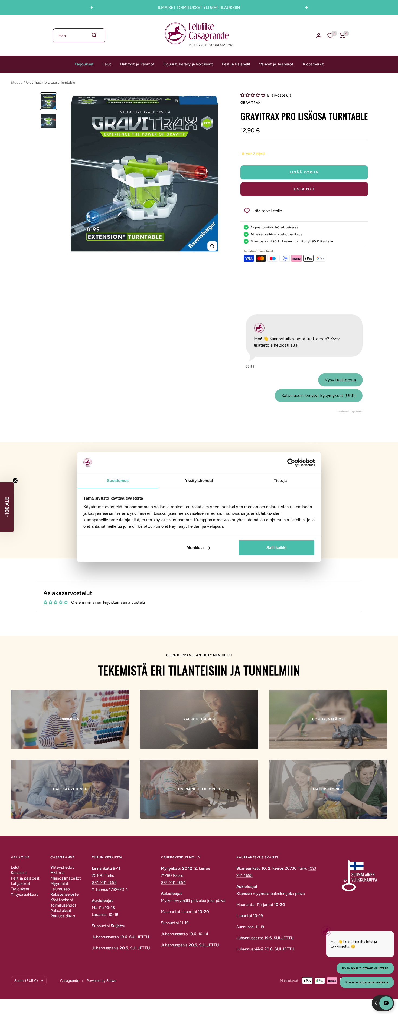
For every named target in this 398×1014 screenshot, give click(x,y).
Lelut (106, 64)
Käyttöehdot (62, 899)
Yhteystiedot (62, 867)
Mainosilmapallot (65, 878)
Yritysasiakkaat (24, 894)
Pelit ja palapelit (25, 878)
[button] (253, 95)
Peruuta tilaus (62, 916)
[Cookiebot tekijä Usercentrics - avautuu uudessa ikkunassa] (291, 462)
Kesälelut (19, 872)
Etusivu (16, 82)
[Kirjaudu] (318, 35)
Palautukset (60, 910)
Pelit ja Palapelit (236, 64)
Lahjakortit (20, 883)
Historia (57, 872)
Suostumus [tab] (118, 480)
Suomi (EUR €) (26, 981)
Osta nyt (304, 189)
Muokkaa (195, 547)
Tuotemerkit (313, 64)
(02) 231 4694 (173, 882)
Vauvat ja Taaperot (276, 64)
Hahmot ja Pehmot (137, 64)
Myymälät (59, 883)
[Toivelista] (330, 35)
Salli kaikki (276, 547)
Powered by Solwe (101, 981)
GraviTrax (250, 102)
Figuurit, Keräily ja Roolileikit (188, 64)
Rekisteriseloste (64, 894)
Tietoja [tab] (280, 480)
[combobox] (79, 35)
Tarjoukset (84, 64)
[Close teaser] (15, 480)
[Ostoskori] (342, 35)
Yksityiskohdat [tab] (199, 480)
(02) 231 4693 (104, 882)
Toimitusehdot (63, 905)
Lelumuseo (60, 889)
